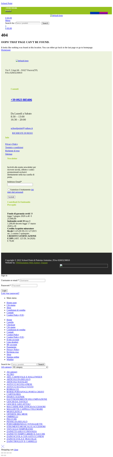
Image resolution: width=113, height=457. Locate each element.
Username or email (10, 280)
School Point (6, 3)
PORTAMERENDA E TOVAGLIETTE (25, 424)
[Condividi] (8, 452)
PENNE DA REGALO (17, 421)
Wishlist (10, 359)
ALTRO (10, 374)
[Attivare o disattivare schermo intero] (5, 452)
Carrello (10, 322)
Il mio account (13, 339)
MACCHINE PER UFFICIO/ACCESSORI (26, 406)
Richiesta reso (13, 352)
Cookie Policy (13, 334)
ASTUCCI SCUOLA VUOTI (20, 387)
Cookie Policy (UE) (15, 315)
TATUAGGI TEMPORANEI (20, 429)
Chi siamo (11, 305)
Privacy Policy (13, 349)
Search (45, 23)
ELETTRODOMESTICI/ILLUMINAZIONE (27, 399)
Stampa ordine (13, 357)
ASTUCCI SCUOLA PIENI (19, 384)
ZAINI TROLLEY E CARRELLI (22, 441)
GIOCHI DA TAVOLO (17, 401)
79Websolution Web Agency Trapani (31, 263)
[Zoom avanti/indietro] (2, 452)
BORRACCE (13, 389)
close (16, 449)
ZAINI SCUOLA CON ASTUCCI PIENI (25, 436)
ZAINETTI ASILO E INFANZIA (22, 431)
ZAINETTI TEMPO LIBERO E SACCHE (26, 434)
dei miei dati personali (20, 190)
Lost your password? (10, 293)
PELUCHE (12, 419)
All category (12, 372)
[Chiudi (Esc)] (10, 452)
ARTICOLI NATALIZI (17, 382)
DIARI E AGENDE (16, 397)
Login (4, 291)
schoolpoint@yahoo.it (22, 128)
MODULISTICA (14, 411)
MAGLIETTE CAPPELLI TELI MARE (25, 409)
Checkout (11, 325)
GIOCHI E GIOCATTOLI (18, 404)
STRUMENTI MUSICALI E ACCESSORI (26, 426)
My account (12, 344)
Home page (12, 302)
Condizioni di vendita (16, 310)
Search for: (10, 23)
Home (9, 320)
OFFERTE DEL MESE (17, 414)
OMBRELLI (12, 416)
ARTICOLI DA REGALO (18, 379)
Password (6, 285)
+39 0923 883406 (21, 99)
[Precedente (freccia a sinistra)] (2, 455)
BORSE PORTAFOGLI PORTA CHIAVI (25, 392)
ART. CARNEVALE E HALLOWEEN (24, 377)
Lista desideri (12, 342)
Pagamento (11, 347)
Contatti (10, 312)
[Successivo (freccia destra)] (5, 455)
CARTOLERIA (14, 394)
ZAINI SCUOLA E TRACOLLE (22, 439)
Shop (9, 307)
